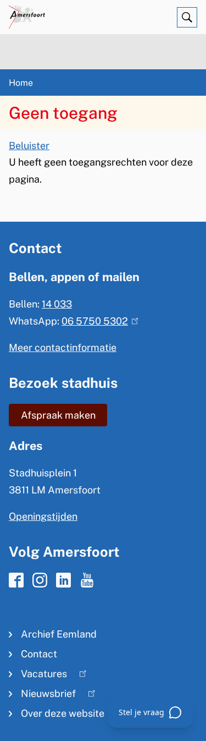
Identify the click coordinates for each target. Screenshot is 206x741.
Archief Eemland (59, 634)
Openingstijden (43, 516)
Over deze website (62, 713)
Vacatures (38, 676)
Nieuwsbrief (42, 696)
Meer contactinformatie (62, 347)
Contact (39, 654)
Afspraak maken (58, 415)
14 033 (57, 304)
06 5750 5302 (97, 321)
